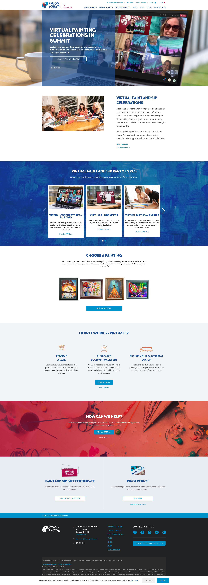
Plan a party (104, 382)
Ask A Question (104, 308)
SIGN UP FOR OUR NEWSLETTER (149, 543)
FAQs (135, 7)
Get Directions (81, 535)
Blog (149, 7)
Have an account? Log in (138, 504)
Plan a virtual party (68, 59)
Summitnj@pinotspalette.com (87, 539)
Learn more (134, 580)
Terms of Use (46, 565)
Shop (142, 7)
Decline (149, 580)
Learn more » (104, 387)
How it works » (55, 68)
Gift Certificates (123, 7)
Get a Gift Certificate (70, 498)
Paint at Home (160, 7)
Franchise (130, 2)
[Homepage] (57, 529)
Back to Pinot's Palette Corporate (56, 515)
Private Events (106, 7)
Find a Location (141, 2)
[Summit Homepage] (51, 5)
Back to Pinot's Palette (116, 2)
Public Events (90, 7)
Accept (163, 580)
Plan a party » (65, 234)
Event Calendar (115, 526)
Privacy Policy (57, 565)
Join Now (138, 498)
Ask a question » (123, 147)
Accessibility (67, 565)
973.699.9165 (80, 543)
